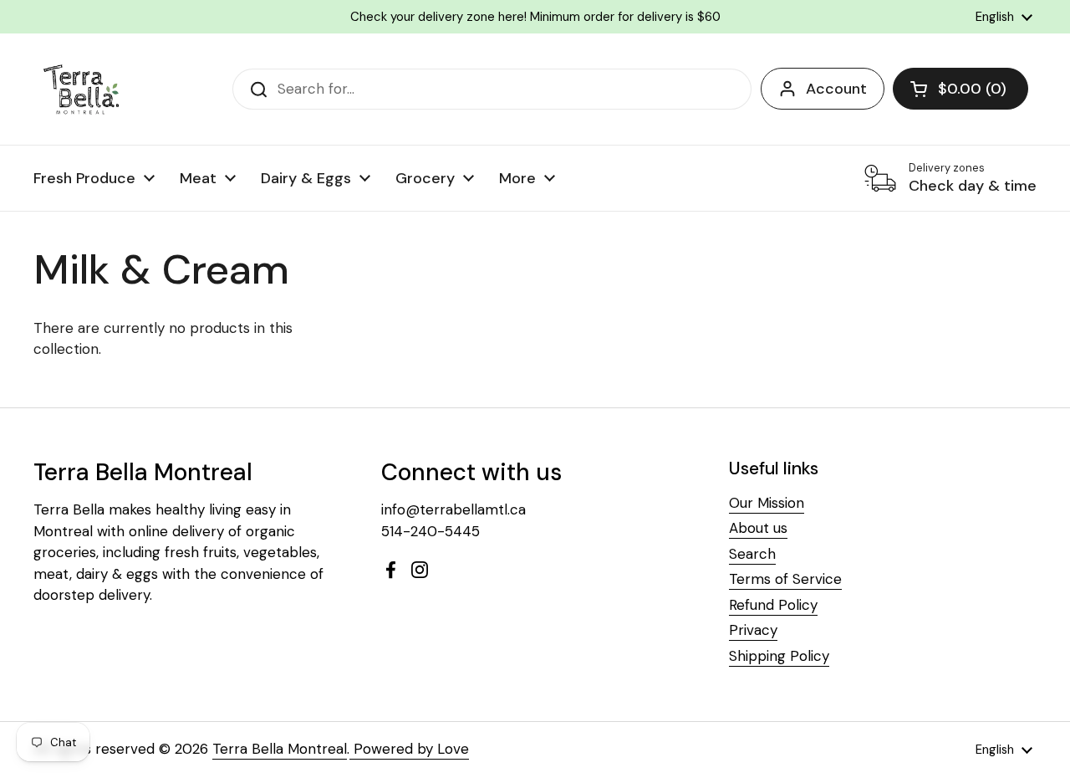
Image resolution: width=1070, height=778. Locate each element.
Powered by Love (409, 749)
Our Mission (766, 503)
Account (836, 89)
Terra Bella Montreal (279, 749)
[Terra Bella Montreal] (82, 89)
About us (758, 528)
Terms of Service (785, 579)
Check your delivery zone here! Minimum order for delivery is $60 (535, 16)
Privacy (753, 630)
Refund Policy (773, 605)
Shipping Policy (779, 656)
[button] (960, 89)
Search (752, 554)
